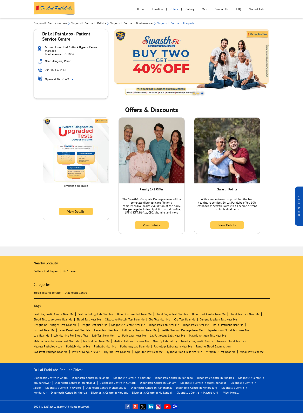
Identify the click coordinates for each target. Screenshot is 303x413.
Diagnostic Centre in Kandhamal (151, 388)
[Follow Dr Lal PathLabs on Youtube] (167, 407)
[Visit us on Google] (135, 407)
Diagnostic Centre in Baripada (174, 378)
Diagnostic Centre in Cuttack (118, 383)
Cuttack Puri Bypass (46, 271)
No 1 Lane (69, 271)
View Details (76, 211)
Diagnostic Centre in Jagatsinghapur (203, 383)
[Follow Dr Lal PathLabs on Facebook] (127, 407)
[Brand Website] (175, 407)
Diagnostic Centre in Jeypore (63, 388)
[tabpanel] (192, 64)
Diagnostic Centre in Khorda (69, 392)
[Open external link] (299, 224)
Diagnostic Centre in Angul (51, 378)
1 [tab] (194, 93)
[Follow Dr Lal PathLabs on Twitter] (143, 407)
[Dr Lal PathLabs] (54, 9)
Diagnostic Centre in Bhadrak (215, 378)
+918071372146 (55, 70)
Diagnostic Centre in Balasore (132, 378)
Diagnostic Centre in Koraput (109, 392)
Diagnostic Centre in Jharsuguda (106, 388)
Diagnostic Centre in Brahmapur (75, 383)
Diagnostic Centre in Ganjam (158, 383)
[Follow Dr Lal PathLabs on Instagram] (159, 407)
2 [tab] (198, 93)
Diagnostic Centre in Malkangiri (152, 392)
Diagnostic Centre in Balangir (90, 378)
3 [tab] (202, 93)
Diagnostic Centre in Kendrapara (196, 388)
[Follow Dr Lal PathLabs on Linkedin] (151, 407)
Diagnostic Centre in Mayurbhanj (197, 392)
